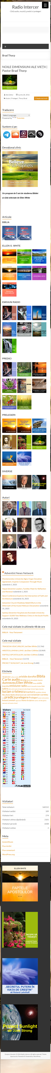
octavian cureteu (39, 694)
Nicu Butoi (6, 695)
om (3, 698)
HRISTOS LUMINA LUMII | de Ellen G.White (20, 650)
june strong (18, 689)
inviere (39, 686)
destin (28, 680)
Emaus (35, 683)
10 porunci (6, 677)
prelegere (22, 697)
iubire (5, 688)
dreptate (40, 680)
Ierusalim (34, 686)
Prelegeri (14, 98)
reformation (45, 698)
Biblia (41, 676)
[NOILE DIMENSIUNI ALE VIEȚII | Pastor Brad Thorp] (9, 76)
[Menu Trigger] (45, 5)
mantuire (30, 692)
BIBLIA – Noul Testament (12, 659)
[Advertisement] (27, 30)
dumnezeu (9, 682)
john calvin (12, 689)
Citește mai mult (41, 98)
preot (40, 698)
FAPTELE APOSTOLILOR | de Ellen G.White (20, 654)
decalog (23, 680)
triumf (16, 703)
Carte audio (11, 679)
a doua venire (15, 677)
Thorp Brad (23, 98)
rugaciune (18, 700)
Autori (8, 98)
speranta (4, 703)
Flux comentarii (8, 850)
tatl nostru (11, 703)
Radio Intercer (25, 7)
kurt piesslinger (26, 689)
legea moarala (39, 689)
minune (44, 692)
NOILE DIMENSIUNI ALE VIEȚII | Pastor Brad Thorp (24, 69)
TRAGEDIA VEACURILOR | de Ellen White (19, 646)
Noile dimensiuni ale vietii (21, 695)
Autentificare (7, 842)
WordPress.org (8, 854)
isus (43, 686)
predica (10, 697)
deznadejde (34, 680)
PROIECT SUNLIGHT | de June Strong (17, 663)
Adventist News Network (18, 573)
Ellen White (24, 682)
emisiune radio (18, 685)
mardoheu (38, 692)
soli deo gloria (42, 700)
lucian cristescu (14, 691)
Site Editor (9, 95)
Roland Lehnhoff (8, 700)
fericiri (29, 686)
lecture (33, 689)
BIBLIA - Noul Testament (12, 632)
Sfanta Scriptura (27, 700)
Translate (20, 118)
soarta (36, 700)
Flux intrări (6, 846)
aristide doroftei (28, 676)
